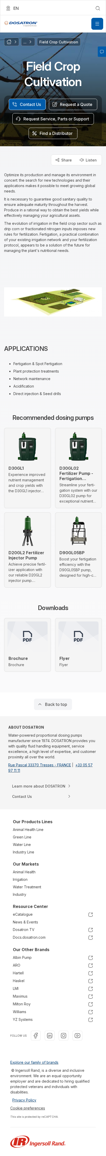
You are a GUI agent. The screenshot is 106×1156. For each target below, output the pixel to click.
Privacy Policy (24, 1100)
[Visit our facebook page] (36, 1036)
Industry (19, 894)
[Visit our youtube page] (77, 1036)
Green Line (22, 837)
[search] (98, 8)
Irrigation (20, 879)
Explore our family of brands (34, 1062)
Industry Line (23, 852)
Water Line (22, 844)
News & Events (25, 922)
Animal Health (24, 872)
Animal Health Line (28, 829)
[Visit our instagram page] (63, 1036)
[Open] (97, 24)
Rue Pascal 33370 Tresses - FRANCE (39, 765)
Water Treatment (27, 887)
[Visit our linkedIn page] (50, 1036)
